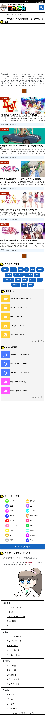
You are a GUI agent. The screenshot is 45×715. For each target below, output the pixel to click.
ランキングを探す (14, 637)
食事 (24, 279)
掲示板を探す (12, 646)
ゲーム (5, 269)
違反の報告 (11, 666)
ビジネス (16, 285)
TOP (6, 15)
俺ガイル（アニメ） (17, 316)
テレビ (40, 269)
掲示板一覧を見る (38, 397)
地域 (30, 285)
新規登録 (29, 562)
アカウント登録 (13, 655)
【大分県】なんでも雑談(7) (19, 354)
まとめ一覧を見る (38, 341)
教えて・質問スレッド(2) (18, 363)
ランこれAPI (12, 704)
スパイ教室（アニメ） (17, 335)
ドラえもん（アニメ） (17, 326)
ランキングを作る (14, 641)
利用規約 (10, 612)
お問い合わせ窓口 (14, 679)
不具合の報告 (12, 670)
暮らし (32, 279)
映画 (32, 269)
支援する (10, 695)
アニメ (13, 269)
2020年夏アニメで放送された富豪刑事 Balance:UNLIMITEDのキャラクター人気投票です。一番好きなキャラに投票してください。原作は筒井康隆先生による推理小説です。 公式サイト (22, 153)
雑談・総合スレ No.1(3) (18, 382)
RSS (8, 626)
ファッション (8, 279)
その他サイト (12, 708)
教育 (24, 285)
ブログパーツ (12, 699)
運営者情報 (11, 621)
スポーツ (29, 274)
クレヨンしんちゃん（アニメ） (20, 307)
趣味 (18, 279)
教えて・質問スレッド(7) (18, 391)
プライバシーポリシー (16, 617)
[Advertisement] (22, 49)
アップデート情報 (14, 684)
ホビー (8, 274)
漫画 (20, 269)
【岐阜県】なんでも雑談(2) (19, 372)
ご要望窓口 (11, 675)
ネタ (39, 279)
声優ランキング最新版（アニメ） (21, 298)
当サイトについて (14, 607)
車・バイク (18, 274)
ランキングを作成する (22, 547)
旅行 (37, 274)
